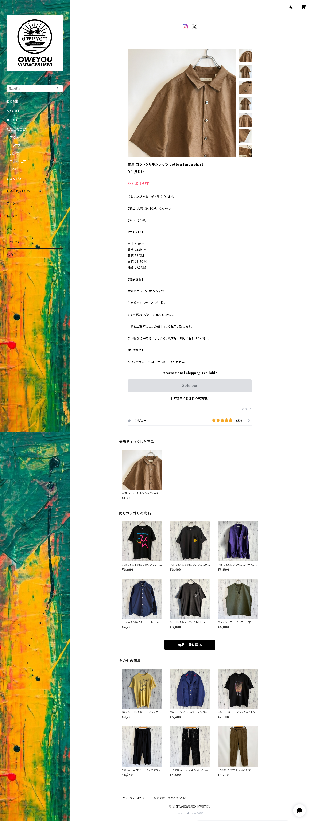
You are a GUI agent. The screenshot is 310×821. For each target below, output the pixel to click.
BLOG (12, 120)
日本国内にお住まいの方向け (190, 398)
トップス (15, 145)
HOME (12, 102)
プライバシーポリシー (135, 798)
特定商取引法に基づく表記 (170, 798)
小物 (13, 169)
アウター (16, 137)
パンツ (14, 153)
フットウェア (18, 161)
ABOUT (13, 111)
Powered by (185, 813)
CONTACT (16, 179)
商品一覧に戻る (190, 645)
